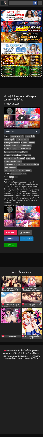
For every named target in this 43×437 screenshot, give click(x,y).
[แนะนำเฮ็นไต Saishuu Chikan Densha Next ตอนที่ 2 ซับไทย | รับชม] (11, 281)
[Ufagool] (21, 20)
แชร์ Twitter (27, 239)
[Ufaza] (21, 31)
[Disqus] (21, 390)
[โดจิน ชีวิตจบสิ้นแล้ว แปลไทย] (11, 321)
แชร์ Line (11, 245)
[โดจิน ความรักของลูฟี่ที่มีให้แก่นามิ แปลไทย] (32, 321)
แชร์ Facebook (12, 239)
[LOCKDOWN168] (21, 54)
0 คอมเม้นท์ (10, 233)
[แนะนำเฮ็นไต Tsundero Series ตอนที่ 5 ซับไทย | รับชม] (32, 297)
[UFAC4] (21, 43)
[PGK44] (21, 65)
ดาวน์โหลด (26, 233)
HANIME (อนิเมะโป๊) (12, 104)
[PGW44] (21, 76)
